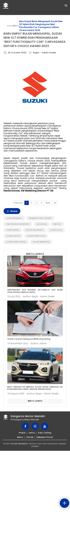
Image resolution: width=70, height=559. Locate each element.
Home (10, 25)
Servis (32, 433)
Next (48, 202)
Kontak (30, 437)
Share (13, 211)
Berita (16, 25)
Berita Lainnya (35, 401)
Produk (22, 433)
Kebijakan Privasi (45, 437)
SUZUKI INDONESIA (19, 443)
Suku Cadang (44, 433)
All (55, 202)
